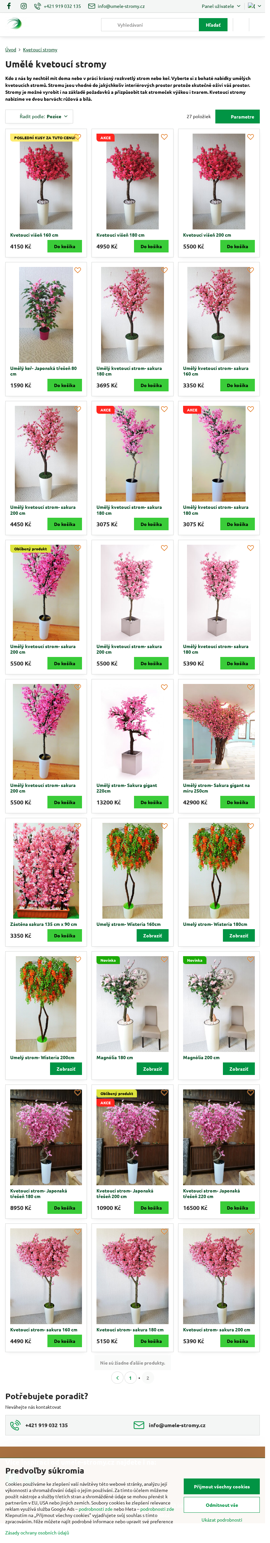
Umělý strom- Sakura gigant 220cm (126, 788)
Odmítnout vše (222, 1505)
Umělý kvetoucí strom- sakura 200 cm (43, 510)
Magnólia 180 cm (114, 1057)
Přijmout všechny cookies (222, 1486)
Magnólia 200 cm (201, 1057)
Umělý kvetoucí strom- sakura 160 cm (216, 371)
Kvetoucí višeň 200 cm (207, 235)
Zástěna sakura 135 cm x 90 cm (43, 924)
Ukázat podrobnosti (222, 1520)
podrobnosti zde (96, 1509)
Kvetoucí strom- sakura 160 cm (43, 1329)
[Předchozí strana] (117, 1378)
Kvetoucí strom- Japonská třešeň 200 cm (124, 1193)
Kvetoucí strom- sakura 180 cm (130, 1329)
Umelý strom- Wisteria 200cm (42, 1057)
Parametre (242, 116)
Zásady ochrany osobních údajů (37, 1532)
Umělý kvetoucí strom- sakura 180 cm (129, 371)
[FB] (10, 6)
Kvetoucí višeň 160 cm (34, 235)
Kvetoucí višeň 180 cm (120, 235)
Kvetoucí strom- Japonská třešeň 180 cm (38, 1193)
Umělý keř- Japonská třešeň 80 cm (43, 371)
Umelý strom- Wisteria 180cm (215, 924)
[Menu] (257, 24)
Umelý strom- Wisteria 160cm (128, 924)
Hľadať (213, 25)
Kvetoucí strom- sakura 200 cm (216, 1329)
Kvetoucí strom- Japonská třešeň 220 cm (211, 1193)
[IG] (23, 6)
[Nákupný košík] (241, 24)
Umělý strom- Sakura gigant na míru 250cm (216, 788)
